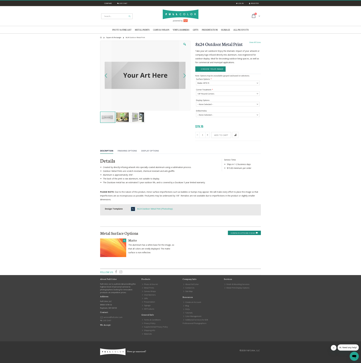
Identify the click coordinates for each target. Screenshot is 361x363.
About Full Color (192, 284)
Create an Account (193, 302)
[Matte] (113, 247)
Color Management (193, 316)
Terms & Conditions (152, 319)
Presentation (149, 302)
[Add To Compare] (235, 135)
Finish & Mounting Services (237, 284)
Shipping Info (149, 330)
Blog (187, 305)
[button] (184, 46)
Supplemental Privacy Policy (156, 327)
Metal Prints (149, 287)
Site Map (189, 291)
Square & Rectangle (114, 37)
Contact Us (189, 287)
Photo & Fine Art (151, 284)
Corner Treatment (203, 89)
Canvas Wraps (150, 291)
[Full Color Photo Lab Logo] (180, 15)
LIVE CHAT (106, 320)
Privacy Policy (149, 323)
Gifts (146, 298)
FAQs (187, 309)
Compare (108, 3)
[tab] (108, 151)
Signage (147, 305)
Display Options (203, 100)
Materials (148, 334)
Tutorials (188, 312)
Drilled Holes (201, 110)
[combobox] (117, 16)
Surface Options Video (243, 233)
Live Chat (123, 3)
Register (255, 3)
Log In (241, 3)
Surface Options (203, 79)
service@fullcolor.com (112, 317)
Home (101, 37)
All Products (149, 309)
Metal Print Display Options (237, 287)
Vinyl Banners (150, 295)
